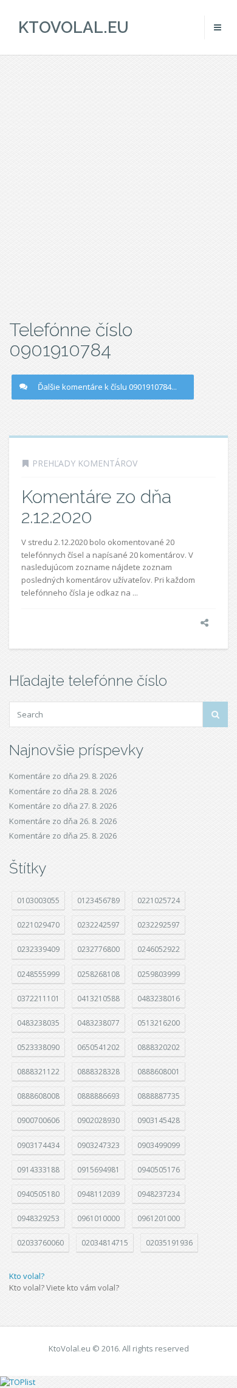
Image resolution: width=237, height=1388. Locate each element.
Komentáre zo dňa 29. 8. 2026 (63, 775)
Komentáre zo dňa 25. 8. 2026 (63, 835)
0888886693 (98, 1096)
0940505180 (38, 1194)
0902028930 (98, 1120)
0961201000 (158, 1218)
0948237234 (158, 1194)
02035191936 (169, 1243)
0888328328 (98, 1071)
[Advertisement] (118, 186)
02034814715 (104, 1243)
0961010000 (98, 1218)
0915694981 (98, 1169)
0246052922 (158, 949)
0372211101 (38, 998)
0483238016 (158, 998)
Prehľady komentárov (84, 463)
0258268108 (98, 974)
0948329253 (38, 1218)
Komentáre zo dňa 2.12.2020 (96, 506)
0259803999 (158, 974)
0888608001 (158, 1071)
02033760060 (40, 1243)
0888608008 (38, 1096)
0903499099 (158, 1145)
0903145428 (158, 1120)
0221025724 (158, 900)
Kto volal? (26, 1275)
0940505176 (158, 1169)
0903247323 (98, 1145)
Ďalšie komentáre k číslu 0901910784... (107, 386)
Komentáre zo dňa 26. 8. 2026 (63, 821)
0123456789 (98, 900)
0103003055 (38, 900)
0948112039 (98, 1194)
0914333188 (38, 1169)
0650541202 (98, 1047)
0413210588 (98, 998)
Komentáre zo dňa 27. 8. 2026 (63, 805)
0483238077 (98, 1023)
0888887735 (158, 1096)
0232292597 (158, 925)
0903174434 (38, 1145)
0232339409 (38, 949)
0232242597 (98, 925)
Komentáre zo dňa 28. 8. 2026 (63, 791)
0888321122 (38, 1071)
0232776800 (98, 949)
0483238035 (38, 1023)
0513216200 (158, 1023)
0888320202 (158, 1047)
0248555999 (38, 974)
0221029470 (38, 925)
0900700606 (38, 1120)
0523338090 (38, 1047)
